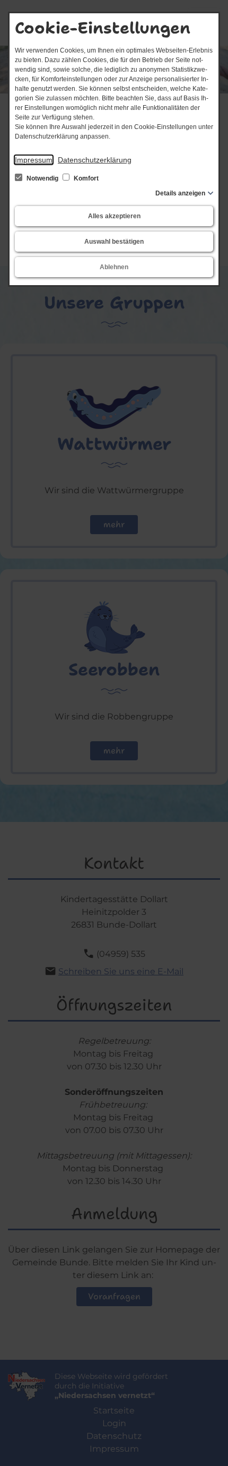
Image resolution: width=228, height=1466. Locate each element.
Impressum (33, 160)
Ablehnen (114, 267)
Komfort (85, 178)
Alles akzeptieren (114, 216)
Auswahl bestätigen (114, 241)
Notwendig (42, 178)
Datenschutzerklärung (94, 160)
